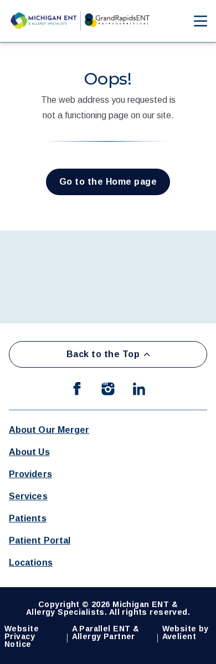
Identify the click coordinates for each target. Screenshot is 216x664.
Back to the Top (103, 354)
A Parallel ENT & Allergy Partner (106, 632)
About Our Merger (49, 430)
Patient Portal (39, 540)
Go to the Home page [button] (108, 181)
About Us (29, 452)
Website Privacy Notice (21, 636)
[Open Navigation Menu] (195, 21)
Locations (31, 562)
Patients (28, 518)
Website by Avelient (185, 632)
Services (28, 496)
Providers (30, 474)
